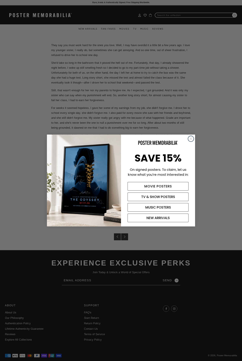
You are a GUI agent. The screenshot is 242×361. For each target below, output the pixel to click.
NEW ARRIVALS (158, 218)
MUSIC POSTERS (158, 207)
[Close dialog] (191, 139)
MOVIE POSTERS (158, 186)
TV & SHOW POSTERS (158, 196)
